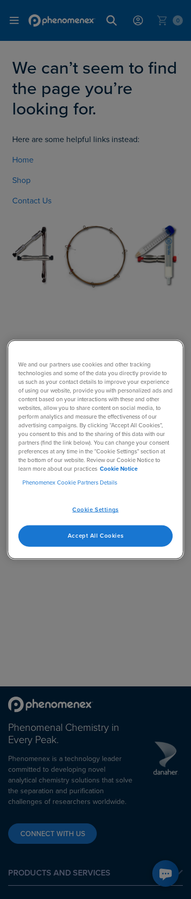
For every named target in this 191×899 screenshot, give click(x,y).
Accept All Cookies (95, 536)
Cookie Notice (119, 469)
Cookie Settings (95, 509)
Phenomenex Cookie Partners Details (69, 482)
